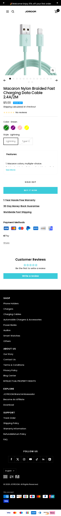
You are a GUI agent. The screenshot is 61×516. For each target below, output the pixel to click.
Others (7, 341)
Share (6, 242)
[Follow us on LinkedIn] (43, 459)
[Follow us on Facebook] (11, 459)
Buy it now (30, 190)
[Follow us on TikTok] (37, 459)
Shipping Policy (11, 423)
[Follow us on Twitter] (18, 459)
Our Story (8, 354)
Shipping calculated (13, 106)
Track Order (9, 417)
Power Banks (10, 324)
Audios (6, 330)
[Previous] (4, 80)
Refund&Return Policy (14, 433)
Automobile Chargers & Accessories (22, 319)
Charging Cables (12, 314)
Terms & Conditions (13, 364)
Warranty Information (14, 428)
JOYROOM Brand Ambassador (19, 394)
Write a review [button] (30, 276)
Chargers (8, 308)
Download (8, 404)
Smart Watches (11, 335)
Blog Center (9, 375)
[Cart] (56, 11)
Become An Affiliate (13, 399)
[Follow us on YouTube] (30, 459)
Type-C (26, 141)
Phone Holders (11, 303)
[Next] (56, 80)
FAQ (5, 439)
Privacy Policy (10, 370)
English (8, 470)
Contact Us (9, 359)
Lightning (10, 141)
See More (10, 169)
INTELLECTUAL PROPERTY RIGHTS (19, 380)
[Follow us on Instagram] (24, 459)
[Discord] (50, 459)
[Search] (13, 11)
